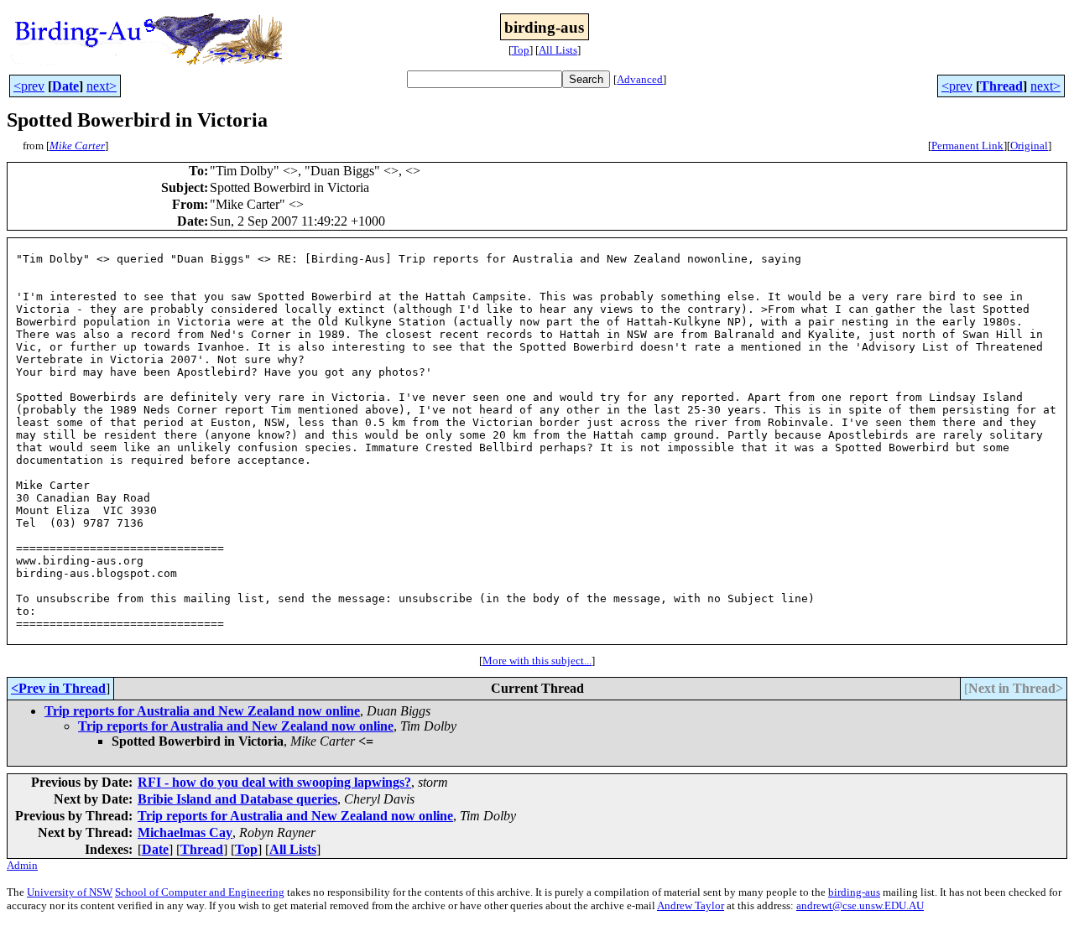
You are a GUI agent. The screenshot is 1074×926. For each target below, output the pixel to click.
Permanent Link (967, 145)
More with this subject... (537, 660)
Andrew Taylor (690, 905)
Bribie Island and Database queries (237, 799)
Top (520, 50)
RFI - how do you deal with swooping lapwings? (274, 782)
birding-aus (854, 892)
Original (1029, 145)
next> (101, 86)
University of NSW (69, 892)
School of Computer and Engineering (199, 892)
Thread (1001, 86)
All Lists (558, 50)
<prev (28, 86)
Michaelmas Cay (185, 832)
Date (65, 86)
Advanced (640, 79)
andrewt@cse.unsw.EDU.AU (860, 905)
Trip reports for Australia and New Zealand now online (202, 711)
